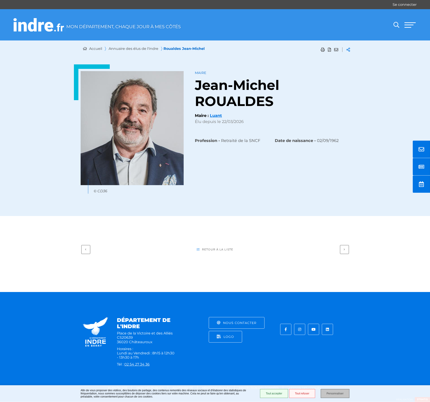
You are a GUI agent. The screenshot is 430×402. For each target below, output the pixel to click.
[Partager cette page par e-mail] (336, 49)
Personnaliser (335, 393)
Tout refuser (302, 393)
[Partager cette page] (348, 49)
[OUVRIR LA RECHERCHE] (396, 25)
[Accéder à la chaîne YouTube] (313, 329)
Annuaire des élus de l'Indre (133, 49)
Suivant (344, 249)
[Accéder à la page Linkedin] (327, 329)
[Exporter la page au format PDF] (329, 49)
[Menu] (410, 25)
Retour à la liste (217, 249)
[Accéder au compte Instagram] (299, 329)
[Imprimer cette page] (322, 49)
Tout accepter (274, 393)
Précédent (85, 249)
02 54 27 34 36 (137, 364)
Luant (216, 115)
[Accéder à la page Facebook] (285, 329)
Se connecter (405, 4)
